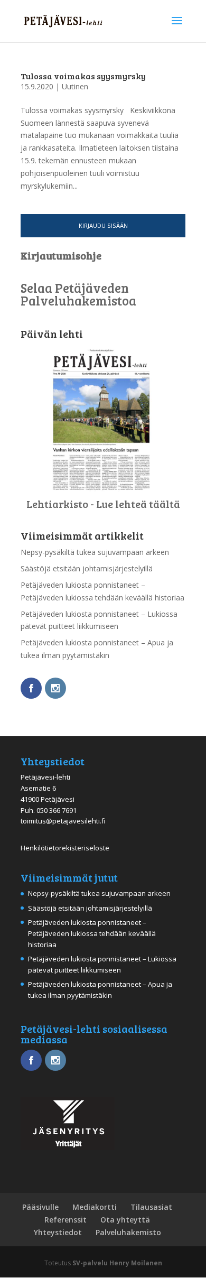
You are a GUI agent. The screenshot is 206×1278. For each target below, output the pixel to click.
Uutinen (75, 86)
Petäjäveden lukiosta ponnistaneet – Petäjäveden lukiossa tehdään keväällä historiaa (92, 933)
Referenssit (65, 1220)
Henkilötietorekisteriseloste (65, 848)
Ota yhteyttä (125, 1220)
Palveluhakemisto (128, 1232)
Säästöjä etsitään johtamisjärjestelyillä (87, 568)
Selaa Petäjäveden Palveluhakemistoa (78, 294)
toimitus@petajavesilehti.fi (63, 821)
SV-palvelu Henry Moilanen (117, 1262)
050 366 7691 (56, 810)
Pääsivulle (40, 1207)
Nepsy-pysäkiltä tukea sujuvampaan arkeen (95, 552)
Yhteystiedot (58, 1232)
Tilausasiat (151, 1207)
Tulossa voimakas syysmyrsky (83, 75)
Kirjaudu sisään (103, 225)
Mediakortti (94, 1207)
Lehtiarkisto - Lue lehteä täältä (103, 503)
